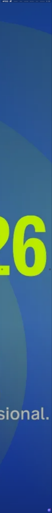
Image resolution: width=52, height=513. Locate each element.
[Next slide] (50, 269)
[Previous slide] (2, 269)
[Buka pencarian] (46, 1)
